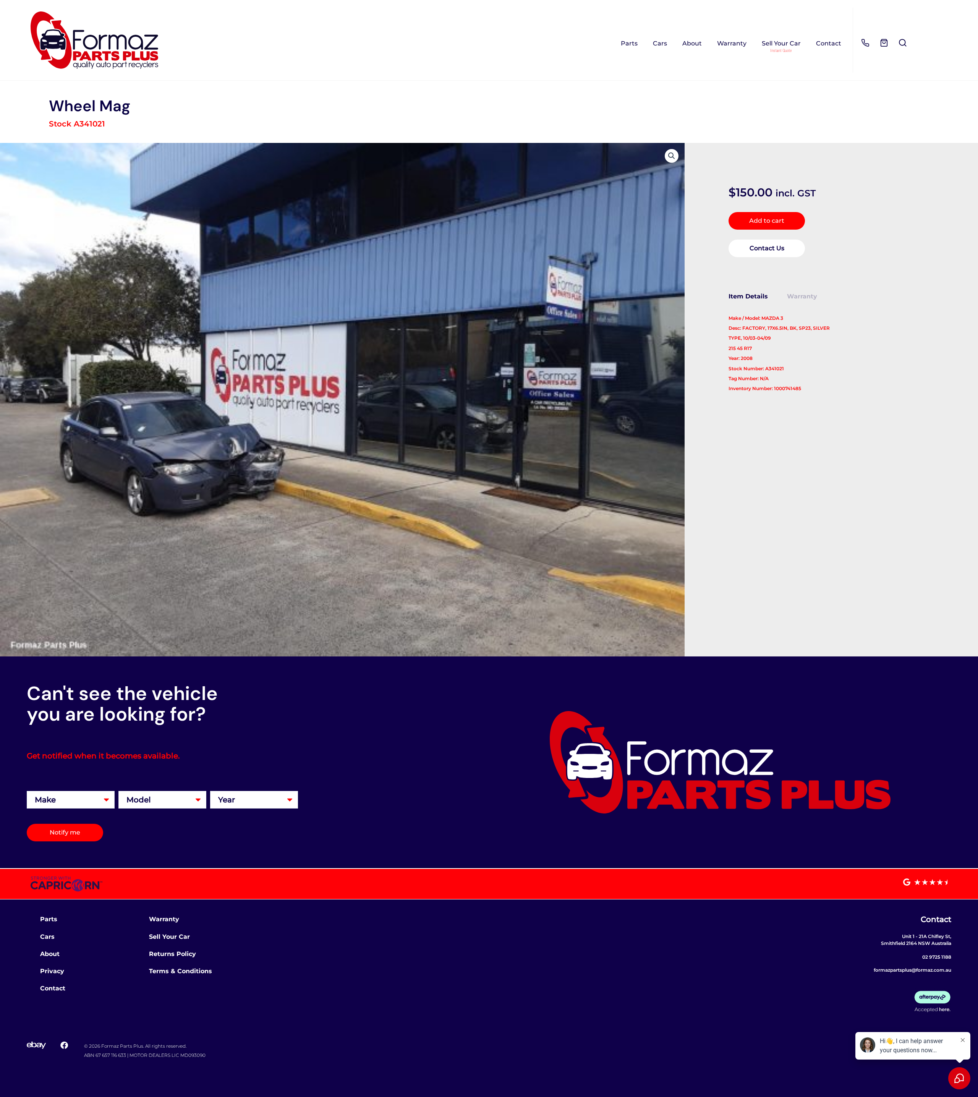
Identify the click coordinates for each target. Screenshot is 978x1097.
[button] (671, 156)
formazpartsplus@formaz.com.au (912, 970)
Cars (660, 43)
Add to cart (766, 220)
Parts (629, 43)
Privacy (52, 971)
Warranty (731, 43)
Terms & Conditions (180, 971)
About (692, 43)
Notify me (65, 832)
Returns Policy (172, 954)
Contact (828, 43)
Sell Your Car (781, 43)
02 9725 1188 (936, 957)
